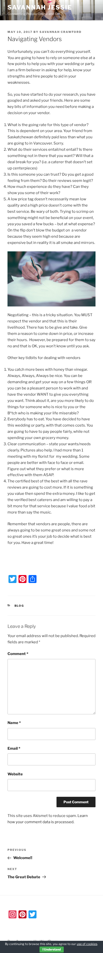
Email (14, 748)
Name (14, 723)
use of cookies (87, 944)
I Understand (51, 949)
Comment (18, 654)
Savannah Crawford (61, 32)
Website (15, 774)
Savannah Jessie (40, 7)
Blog (19, 605)
